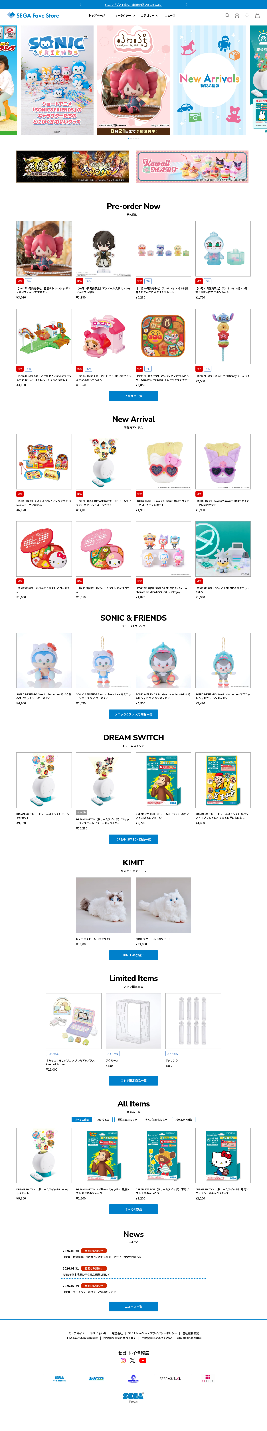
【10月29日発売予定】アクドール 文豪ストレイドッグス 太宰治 (103, 290)
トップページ (96, 15)
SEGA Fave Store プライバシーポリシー (152, 1333)
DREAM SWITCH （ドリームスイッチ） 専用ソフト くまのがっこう (162, 1191)
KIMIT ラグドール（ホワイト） (153, 939)
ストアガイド (76, 1333)
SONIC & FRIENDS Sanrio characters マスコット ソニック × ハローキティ (103, 696)
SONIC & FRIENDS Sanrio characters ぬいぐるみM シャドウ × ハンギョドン (163, 696)
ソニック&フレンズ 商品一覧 (133, 714)
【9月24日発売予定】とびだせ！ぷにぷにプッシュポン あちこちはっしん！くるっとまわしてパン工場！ (44, 378)
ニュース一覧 (133, 1306)
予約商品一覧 (133, 396)
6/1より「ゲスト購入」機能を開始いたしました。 (133, 4)
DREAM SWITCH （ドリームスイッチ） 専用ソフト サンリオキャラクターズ (222, 1191)
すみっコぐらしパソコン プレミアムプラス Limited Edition (70, 1062)
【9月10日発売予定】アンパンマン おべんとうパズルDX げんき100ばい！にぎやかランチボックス (163, 378)
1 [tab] (128, 138)
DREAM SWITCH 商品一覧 (133, 839)
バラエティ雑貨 (183, 1119)
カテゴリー (148, 15)
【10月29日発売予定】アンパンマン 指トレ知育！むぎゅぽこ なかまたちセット (162, 290)
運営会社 (117, 1333)
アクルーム (112, 1060)
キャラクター (123, 15)
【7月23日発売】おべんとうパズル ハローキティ (43, 590)
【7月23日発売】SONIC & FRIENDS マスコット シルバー (222, 590)
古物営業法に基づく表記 (157, 1338)
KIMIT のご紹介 (133, 955)
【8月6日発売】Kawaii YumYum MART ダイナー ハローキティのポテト (162, 503)
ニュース (170, 15)
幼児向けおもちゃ (127, 1119)
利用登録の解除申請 (189, 1338)
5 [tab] (138, 138)
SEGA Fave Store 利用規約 (82, 1338)
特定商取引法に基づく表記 (120, 1338)
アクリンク (171, 1060)
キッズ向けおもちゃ (156, 1119)
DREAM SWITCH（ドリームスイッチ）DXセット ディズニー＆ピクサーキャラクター (102, 821)
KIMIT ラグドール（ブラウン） (94, 939)
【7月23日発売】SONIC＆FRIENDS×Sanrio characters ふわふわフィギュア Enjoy (161, 590)
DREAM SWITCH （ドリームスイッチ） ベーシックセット (43, 815)
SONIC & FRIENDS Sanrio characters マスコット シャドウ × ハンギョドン (222, 696)
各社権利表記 (191, 1333)
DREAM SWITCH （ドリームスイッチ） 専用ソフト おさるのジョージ (162, 815)
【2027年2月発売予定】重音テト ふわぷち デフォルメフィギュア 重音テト (43, 290)
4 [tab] (136, 138)
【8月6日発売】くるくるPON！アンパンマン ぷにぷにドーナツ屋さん (43, 503)
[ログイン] (237, 15)
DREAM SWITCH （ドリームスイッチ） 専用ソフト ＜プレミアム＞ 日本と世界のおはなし (222, 815)
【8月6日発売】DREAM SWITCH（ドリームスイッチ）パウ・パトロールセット (103, 503)
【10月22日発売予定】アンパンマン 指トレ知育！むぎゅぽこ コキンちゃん (221, 290)
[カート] (257, 15)
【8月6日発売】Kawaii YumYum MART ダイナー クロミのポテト (222, 503)
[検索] (227, 15)
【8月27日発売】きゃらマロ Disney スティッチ (222, 376)
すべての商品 (133, 1209)
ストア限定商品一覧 (133, 1080)
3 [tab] (133, 138)
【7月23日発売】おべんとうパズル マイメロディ (102, 590)
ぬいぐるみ (103, 1119)
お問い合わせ (98, 1333)
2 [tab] (131, 138)
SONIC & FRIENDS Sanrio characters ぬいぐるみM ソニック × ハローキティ (43, 696)
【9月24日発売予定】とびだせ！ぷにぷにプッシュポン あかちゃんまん (103, 378)
